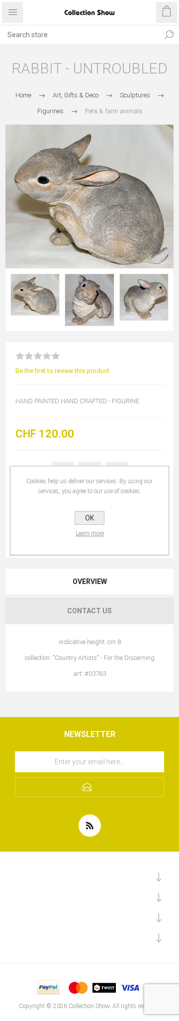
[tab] (89, 581)
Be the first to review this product (62, 370)
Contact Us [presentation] (89, 611)
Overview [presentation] (90, 581)
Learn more (90, 533)
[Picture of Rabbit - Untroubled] (35, 295)
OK (89, 518)
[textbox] (79, 35)
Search (169, 35)
